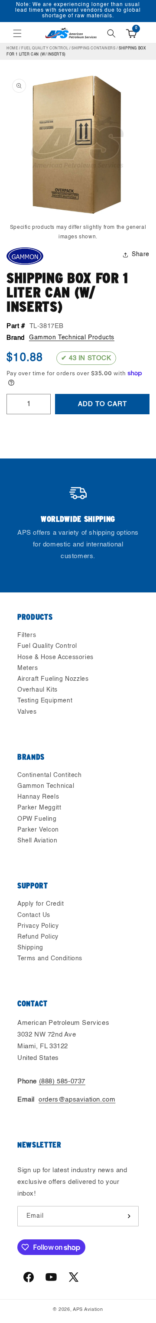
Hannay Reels (38, 797)
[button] (17, 33)
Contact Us (33, 915)
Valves (27, 712)
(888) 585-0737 (62, 1081)
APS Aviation (88, 1309)
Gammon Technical (46, 786)
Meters (27, 668)
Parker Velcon (38, 830)
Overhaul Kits (37, 690)
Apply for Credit (40, 904)
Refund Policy (37, 937)
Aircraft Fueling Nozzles (52, 679)
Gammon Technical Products (71, 338)
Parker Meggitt (39, 808)
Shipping (30, 948)
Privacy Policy (37, 926)
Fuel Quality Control (44, 48)
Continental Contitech (49, 775)
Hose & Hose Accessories (55, 657)
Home (12, 48)
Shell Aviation (37, 841)
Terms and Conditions (49, 959)
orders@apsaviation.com (77, 1099)
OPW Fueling (37, 819)
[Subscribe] (128, 1216)
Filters (26, 635)
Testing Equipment (44, 701)
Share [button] (141, 254)
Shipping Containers (93, 48)
